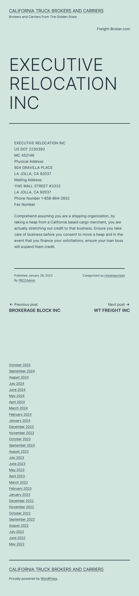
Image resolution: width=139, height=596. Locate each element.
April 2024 (17, 402)
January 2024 (19, 420)
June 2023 (17, 464)
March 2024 (18, 408)
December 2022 (21, 501)
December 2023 (21, 427)
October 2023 (20, 439)
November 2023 (21, 433)
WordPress (49, 578)
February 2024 (20, 414)
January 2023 (19, 494)
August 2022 (19, 525)
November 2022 (21, 507)
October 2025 (20, 365)
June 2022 (17, 538)
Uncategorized (114, 275)
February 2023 (20, 488)
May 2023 (16, 470)
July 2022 (16, 532)
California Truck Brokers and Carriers (56, 10)
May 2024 (17, 396)
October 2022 (20, 513)
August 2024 (19, 377)
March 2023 (18, 482)
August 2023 (19, 451)
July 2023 (16, 457)
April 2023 (17, 476)
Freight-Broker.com (113, 29)
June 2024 (17, 390)
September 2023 (22, 445)
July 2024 (16, 383)
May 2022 (16, 544)
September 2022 (22, 519)
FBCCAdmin (27, 280)
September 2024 (22, 371)
